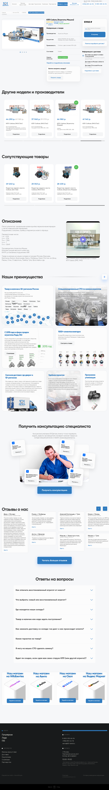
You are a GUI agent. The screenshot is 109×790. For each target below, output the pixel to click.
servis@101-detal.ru (68, 743)
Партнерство (6, 762)
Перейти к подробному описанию (58, 63)
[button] (63, 4)
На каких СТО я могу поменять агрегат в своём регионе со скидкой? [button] (75, 476)
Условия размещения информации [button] (93, 775)
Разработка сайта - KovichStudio (12, 775)
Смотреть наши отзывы (58, 22)
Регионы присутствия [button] (9, 752)
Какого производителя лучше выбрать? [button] (65, 446)
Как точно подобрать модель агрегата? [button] (87, 459)
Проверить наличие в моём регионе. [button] (16, 447)
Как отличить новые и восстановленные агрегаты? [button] (32, 476)
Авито (90, 545)
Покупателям (6, 757)
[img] (15, 688)
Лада (4, 737)
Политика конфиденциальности (68, 776)
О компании (6, 759)
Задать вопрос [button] (50, 24)
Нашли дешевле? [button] (64, 23)
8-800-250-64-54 (68, 738)
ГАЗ (3, 740)
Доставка (5, 754)
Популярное (7, 734)
